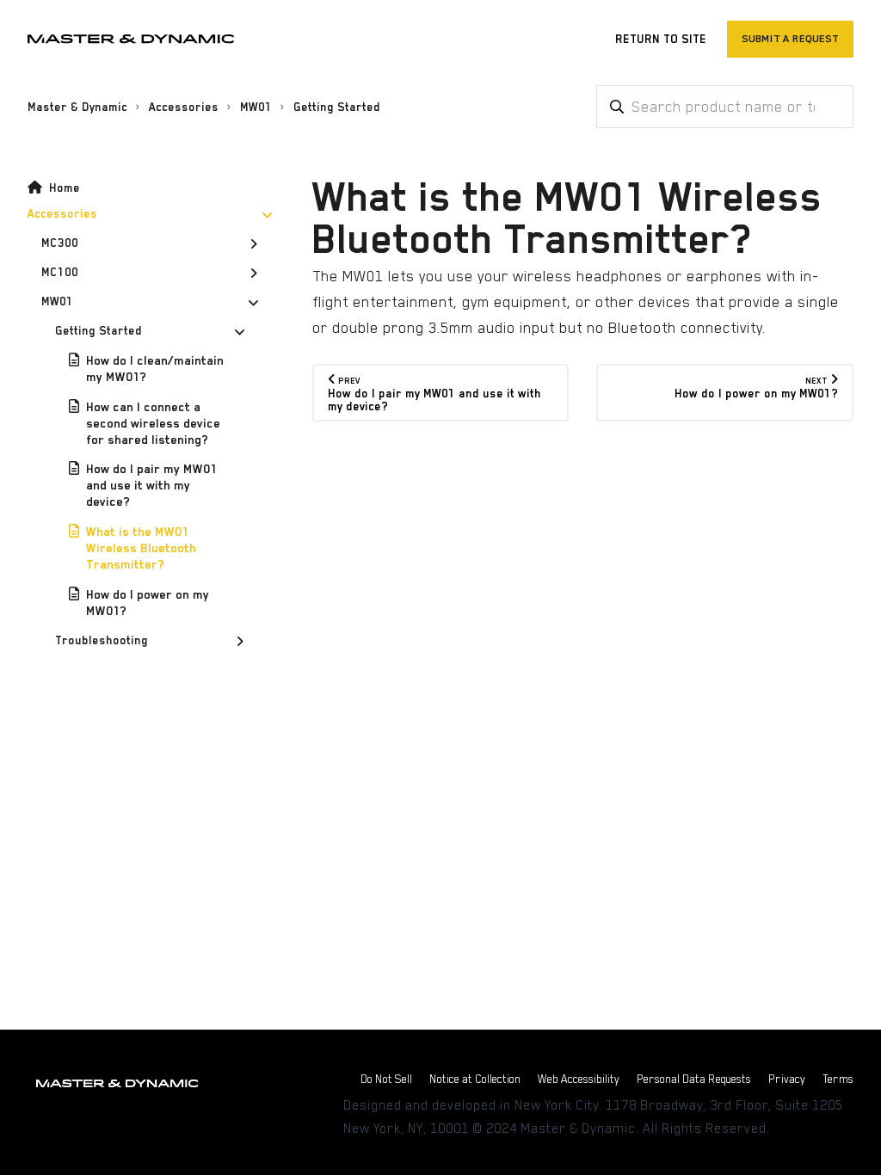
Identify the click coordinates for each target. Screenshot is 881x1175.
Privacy (786, 1079)
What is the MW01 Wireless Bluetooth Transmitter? (141, 548)
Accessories (184, 107)
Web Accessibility (578, 1079)
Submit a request (790, 39)
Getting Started (336, 107)
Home (64, 187)
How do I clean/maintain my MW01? (155, 369)
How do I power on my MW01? (147, 603)
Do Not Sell (386, 1079)
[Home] (131, 39)
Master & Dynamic (77, 107)
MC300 (59, 243)
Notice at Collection (475, 1079)
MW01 (256, 107)
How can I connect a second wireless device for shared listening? (153, 423)
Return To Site (660, 39)
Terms (837, 1079)
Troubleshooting (101, 640)
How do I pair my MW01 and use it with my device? (151, 485)
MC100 (59, 272)
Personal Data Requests (694, 1079)
